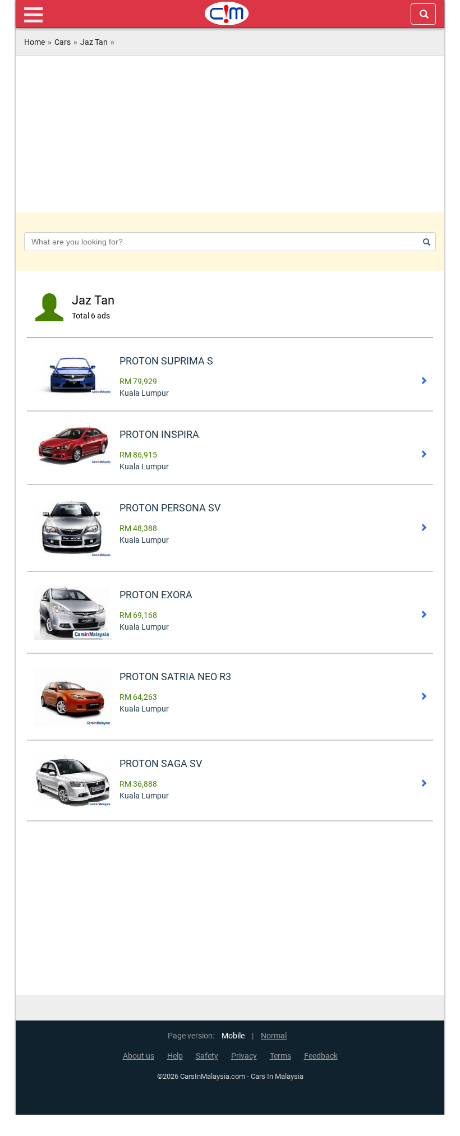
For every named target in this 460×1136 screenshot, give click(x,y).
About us (138, 1056)
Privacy (244, 1056)
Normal (274, 1036)
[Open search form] (423, 14)
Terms (280, 1056)
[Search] (424, 241)
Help (175, 1056)
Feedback (321, 1056)
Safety (207, 1056)
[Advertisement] (230, 134)
